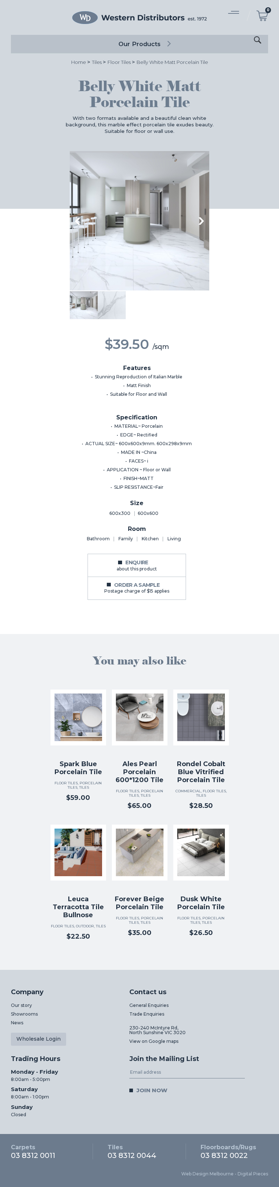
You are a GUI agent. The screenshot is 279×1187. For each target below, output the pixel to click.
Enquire (137, 565)
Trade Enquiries (146, 1014)
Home (78, 62)
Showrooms (24, 1014)
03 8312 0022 (228, 1151)
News (17, 1022)
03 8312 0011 (33, 1151)
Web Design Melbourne (207, 1173)
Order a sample (136, 587)
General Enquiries (149, 1005)
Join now (152, 1090)
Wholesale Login (38, 1039)
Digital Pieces (253, 1173)
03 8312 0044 (132, 1151)
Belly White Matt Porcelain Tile (172, 62)
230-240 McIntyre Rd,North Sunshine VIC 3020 (157, 1030)
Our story (21, 1005)
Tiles (97, 62)
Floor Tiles (119, 62)
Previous (77, 221)
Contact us (147, 992)
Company (27, 992)
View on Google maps (153, 1041)
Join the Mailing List (164, 1059)
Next (201, 221)
